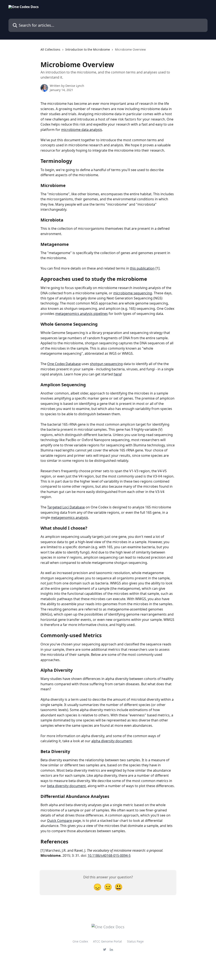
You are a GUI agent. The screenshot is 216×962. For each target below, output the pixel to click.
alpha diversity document (111, 741)
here (117, 374)
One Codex (80, 941)
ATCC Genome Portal (107, 941)
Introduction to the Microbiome (87, 49)
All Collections (50, 49)
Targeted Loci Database (66, 507)
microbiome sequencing (132, 293)
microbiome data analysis (81, 129)
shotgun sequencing (106, 363)
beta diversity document (66, 785)
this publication (142, 268)
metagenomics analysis (69, 517)
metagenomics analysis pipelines (81, 313)
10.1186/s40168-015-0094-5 (109, 855)
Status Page (135, 941)
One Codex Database (64, 363)
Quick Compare (59, 820)
